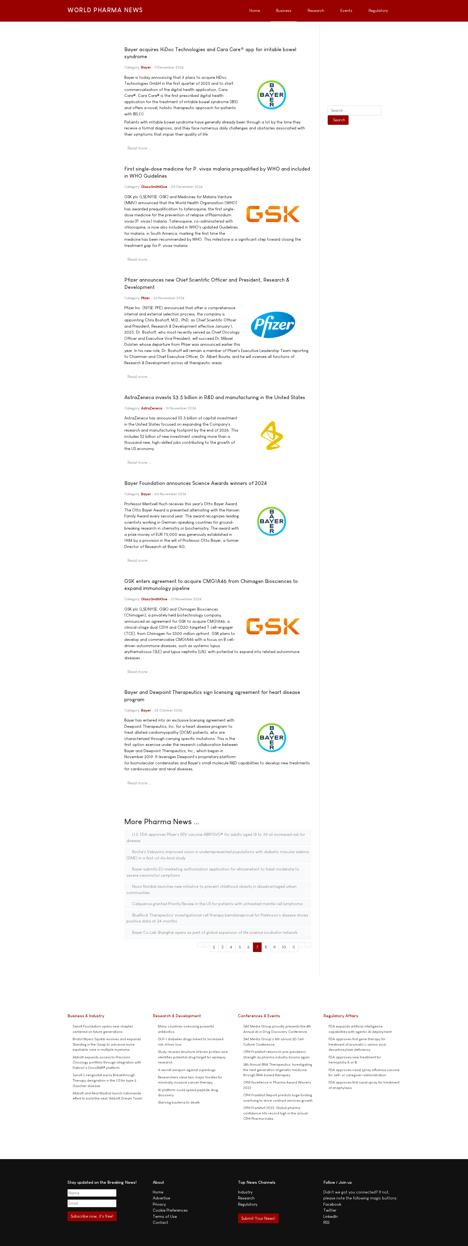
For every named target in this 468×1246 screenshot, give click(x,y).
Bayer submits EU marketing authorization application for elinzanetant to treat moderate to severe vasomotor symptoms (212, 872)
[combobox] (354, 110)
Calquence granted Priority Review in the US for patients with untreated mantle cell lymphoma (217, 903)
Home (158, 1192)
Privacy (159, 1204)
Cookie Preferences (170, 1210)
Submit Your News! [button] (258, 1218)
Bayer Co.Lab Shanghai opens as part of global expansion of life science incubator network (214, 932)
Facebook (332, 1204)
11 (293, 947)
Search (339, 120)
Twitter (329, 1210)
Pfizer (145, 298)
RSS (326, 1222)
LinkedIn (330, 1216)
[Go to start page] (200, 944)
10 (284, 947)
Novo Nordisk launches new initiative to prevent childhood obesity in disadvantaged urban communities (211, 889)
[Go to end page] (308, 944)
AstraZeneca (151, 408)
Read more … (139, 148)
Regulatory (247, 1204)
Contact (160, 1222)
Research (246, 1198)
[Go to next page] (301, 944)
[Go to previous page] (206, 944)
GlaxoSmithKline (154, 187)
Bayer (146, 67)
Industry (245, 1192)
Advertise (161, 1198)
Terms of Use (165, 1216)
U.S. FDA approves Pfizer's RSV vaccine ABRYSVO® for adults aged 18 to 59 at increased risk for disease (215, 837)
